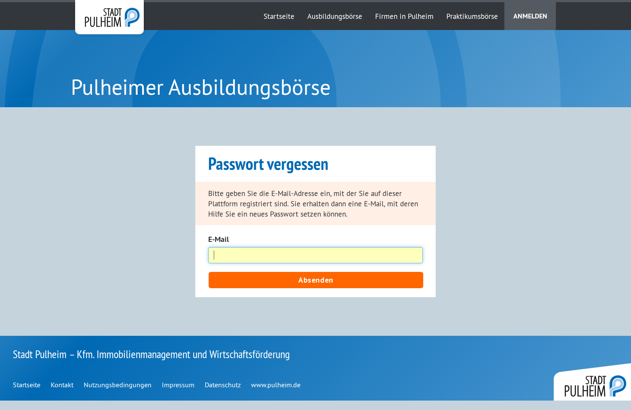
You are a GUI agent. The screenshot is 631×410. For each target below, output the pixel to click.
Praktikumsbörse (472, 16)
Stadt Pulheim (109, 17)
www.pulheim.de (275, 384)
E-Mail (218, 239)
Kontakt (62, 384)
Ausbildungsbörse (334, 16)
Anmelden (530, 16)
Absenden (315, 280)
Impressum (178, 384)
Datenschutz (223, 384)
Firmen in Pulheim (404, 16)
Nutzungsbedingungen (118, 384)
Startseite (279, 16)
